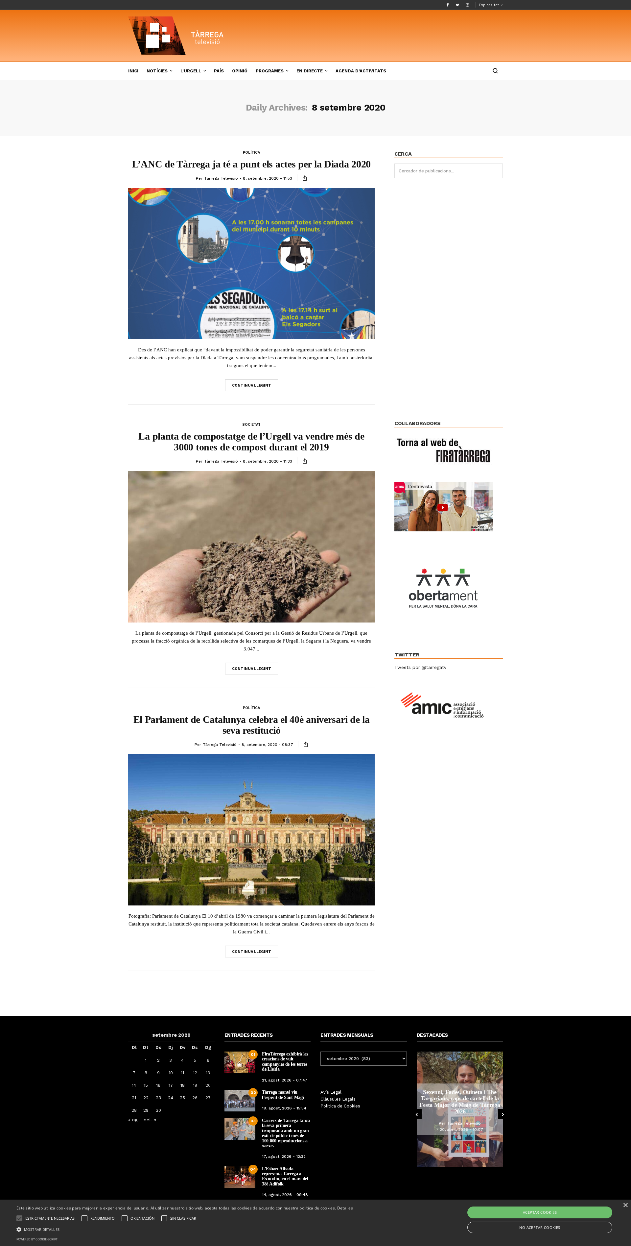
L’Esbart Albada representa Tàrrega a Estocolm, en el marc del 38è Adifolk (285, 1176)
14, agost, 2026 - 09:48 (285, 1194)
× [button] (625, 1205)
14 (134, 1085)
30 (158, 1110)
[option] (460, 1109)
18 (182, 1085)
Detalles (345, 1208)
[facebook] (448, 5)
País (219, 70)
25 (182, 1097)
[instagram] (467, 5)
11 (182, 1072)
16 (158, 1085)
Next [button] (503, 1114)
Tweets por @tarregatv (420, 667)
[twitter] (457, 5)
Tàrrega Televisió (221, 178)
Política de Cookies (340, 1106)
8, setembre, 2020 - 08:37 (267, 744)
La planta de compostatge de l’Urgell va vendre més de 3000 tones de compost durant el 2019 (251, 441)
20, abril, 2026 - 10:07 (461, 1129)
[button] (184, 1229)
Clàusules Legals (338, 1099)
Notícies (157, 70)
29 (146, 1110)
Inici (133, 70)
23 (158, 1097)
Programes (270, 70)
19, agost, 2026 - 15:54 (284, 1108)
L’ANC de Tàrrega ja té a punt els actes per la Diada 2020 (251, 164)
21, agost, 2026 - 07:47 (284, 1080)
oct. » (150, 1119)
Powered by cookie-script (37, 1239)
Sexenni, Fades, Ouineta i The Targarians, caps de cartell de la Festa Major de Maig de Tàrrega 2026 (459, 1102)
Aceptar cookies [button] (540, 1212)
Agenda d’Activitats (361, 70)
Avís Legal (330, 1092)
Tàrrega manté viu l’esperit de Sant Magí (283, 1095)
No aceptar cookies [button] (539, 1227)
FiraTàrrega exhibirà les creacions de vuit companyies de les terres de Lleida (285, 1062)
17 (171, 1085)
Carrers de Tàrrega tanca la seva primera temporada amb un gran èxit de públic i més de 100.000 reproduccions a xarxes (286, 1133)
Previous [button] (417, 1114)
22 (146, 1097)
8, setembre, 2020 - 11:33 (267, 461)
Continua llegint (251, 385)
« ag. (133, 1119)
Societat (251, 424)
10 (171, 1072)
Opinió (239, 70)
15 (146, 1085)
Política (251, 152)
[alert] (315, 1223)
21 (134, 1097)
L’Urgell (190, 70)
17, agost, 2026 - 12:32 (284, 1156)
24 (170, 1097)
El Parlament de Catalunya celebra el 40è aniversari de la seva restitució (251, 725)
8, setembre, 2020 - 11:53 (267, 178)
